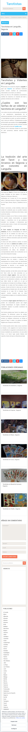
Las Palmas (6, 667)
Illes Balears (6, 660)
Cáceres (5, 632)
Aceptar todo (14, 721)
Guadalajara (6, 652)
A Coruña (5, 612)
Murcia (5, 681)
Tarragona (6, 701)
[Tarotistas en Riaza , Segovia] (14, 426)
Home (2, 17)
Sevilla (5, 697)
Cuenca (5, 646)
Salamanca (6, 691)
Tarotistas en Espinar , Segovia (12, 410)
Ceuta (4, 640)
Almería (5, 620)
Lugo (4, 673)
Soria (4, 699)
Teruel (5, 703)
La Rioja (5, 665)
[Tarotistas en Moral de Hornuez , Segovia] (14, 475)
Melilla (5, 679)
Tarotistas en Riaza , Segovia (11, 435)
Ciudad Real (6, 642)
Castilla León (18, 126)
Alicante (5, 618)
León (4, 669)
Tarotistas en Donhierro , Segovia (12, 385)
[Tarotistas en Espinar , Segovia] (14, 401)
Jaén (4, 663)
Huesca (5, 658)
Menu (3, 13)
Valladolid (6, 709)
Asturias (5, 622)
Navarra (5, 683)
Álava (4, 614)
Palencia (5, 687)
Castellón (5, 638)
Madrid (5, 675)
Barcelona (6, 628)
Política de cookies (20, 717)
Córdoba (5, 644)
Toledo (5, 705)
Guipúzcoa (6, 654)
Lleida (5, 671)
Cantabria (5, 636)
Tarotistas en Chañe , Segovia (11, 509)
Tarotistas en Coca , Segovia (11, 459)
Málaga (5, 677)
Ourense (5, 685)
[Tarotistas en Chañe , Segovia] (14, 500)
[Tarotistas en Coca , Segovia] (14, 451)
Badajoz (5, 626)
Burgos (5, 630)
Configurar (14, 728)
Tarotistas (14, 4)
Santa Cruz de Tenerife (9, 693)
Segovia (7, 17)
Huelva (5, 656)
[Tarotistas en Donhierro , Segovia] (14, 377)
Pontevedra (6, 689)
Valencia (5, 707)
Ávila (4, 624)
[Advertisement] (14, 48)
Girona (5, 648)
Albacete (5, 616)
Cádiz (4, 634)
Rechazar (14, 725)
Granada (5, 650)
